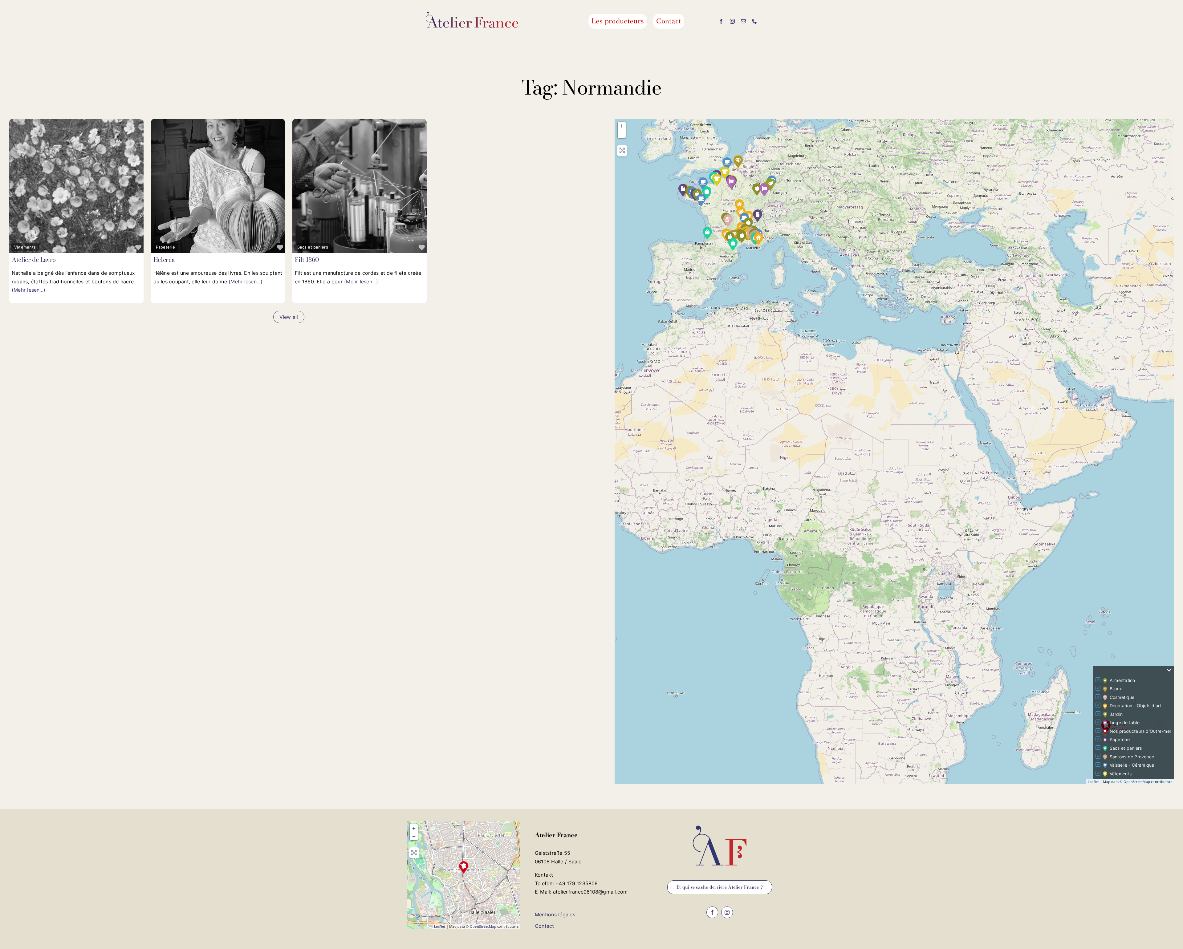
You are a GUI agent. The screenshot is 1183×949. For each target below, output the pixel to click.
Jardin (1116, 714)
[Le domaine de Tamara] (728, 220)
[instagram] (732, 21)
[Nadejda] (717, 180)
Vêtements (25, 247)
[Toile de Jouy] (731, 182)
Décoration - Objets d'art (1135, 705)
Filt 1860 (307, 259)
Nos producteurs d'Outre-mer (1140, 731)
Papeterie (165, 247)
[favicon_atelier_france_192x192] (719, 824)
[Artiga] (707, 233)
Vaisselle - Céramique (1132, 765)
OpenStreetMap (1137, 781)
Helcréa (164, 259)
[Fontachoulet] (758, 238)
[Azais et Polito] (742, 236)
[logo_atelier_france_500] (472, 14)
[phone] (754, 21)
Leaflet (1093, 781)
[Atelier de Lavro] (725, 172)
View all (288, 317)
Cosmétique (1122, 697)
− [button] (622, 134)
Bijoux (1116, 688)
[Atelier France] (463, 867)
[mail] (743, 21)
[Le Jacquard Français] (764, 189)
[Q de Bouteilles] (727, 163)
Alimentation (1122, 680)
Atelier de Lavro (34, 259)
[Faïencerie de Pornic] (701, 200)
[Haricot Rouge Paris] (733, 244)
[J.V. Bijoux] (738, 161)
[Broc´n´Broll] (757, 215)
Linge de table (1125, 722)
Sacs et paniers (312, 247)
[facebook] (721, 21)
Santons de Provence (1132, 756)
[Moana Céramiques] (703, 183)
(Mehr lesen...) (29, 290)
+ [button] (622, 126)
